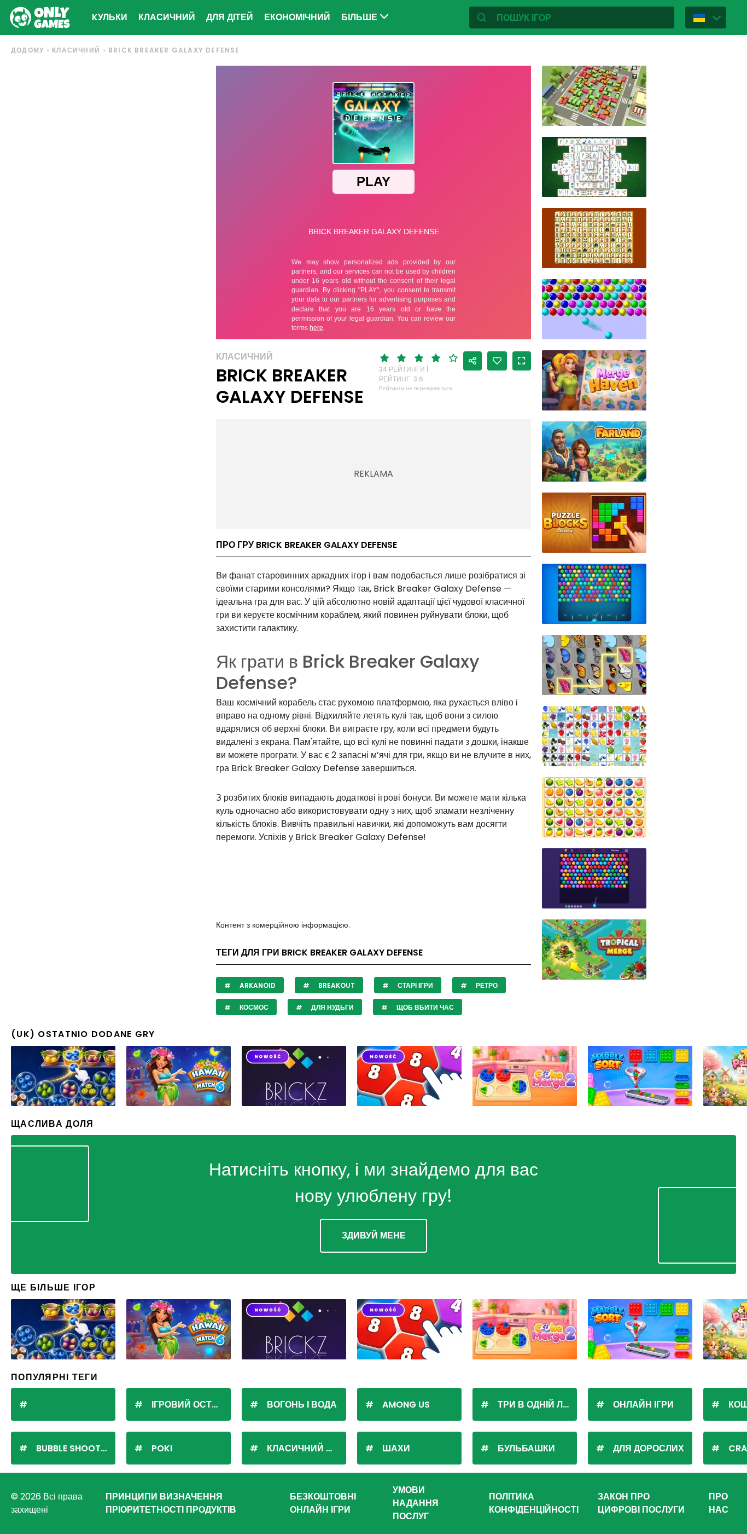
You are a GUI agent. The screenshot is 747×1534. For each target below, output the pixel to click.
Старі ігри (414, 985)
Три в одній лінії (537, 1404)
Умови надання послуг (416, 1503)
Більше (360, 17)
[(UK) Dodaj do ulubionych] (497, 361)
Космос (253, 1007)
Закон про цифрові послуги (641, 1503)
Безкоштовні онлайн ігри (323, 1503)
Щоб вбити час (424, 1007)
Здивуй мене (374, 1235)
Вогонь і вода (302, 1404)
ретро (486, 985)
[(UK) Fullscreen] (521, 361)
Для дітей (229, 17)
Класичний (166, 17)
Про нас (718, 1503)
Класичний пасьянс (306, 1448)
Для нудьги (332, 1007)
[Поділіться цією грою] (472, 361)
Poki (161, 1448)
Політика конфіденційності (534, 1503)
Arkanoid (257, 985)
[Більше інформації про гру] (631, 113)
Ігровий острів (188, 1404)
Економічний (297, 17)
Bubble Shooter (73, 1448)
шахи (396, 1448)
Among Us (406, 1404)
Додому (27, 50)
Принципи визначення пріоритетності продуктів (171, 1503)
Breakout (336, 985)
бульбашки (526, 1448)
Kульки (109, 17)
